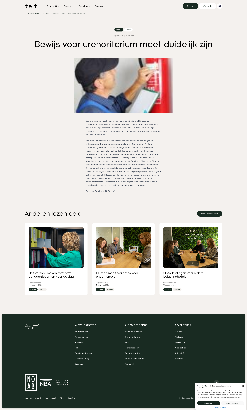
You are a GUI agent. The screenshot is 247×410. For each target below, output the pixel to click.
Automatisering (82, 358)
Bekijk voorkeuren (232, 403)
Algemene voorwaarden (33, 398)
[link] (190, 6)
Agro (127, 342)
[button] (243, 386)
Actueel (179, 331)
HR (76, 348)
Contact (179, 358)
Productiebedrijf (132, 353)
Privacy (224, 407)
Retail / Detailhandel (134, 358)
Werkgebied (180, 348)
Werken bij (180, 342)
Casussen (99, 6)
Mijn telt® (179, 353)
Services (79, 364)
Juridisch (79, 342)
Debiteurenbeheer (83, 353)
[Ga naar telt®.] (25, 13)
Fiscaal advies (81, 337)
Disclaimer (72, 398)
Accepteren (208, 403)
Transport (129, 364)
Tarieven (179, 337)
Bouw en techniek (133, 331)
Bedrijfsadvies (81, 331)
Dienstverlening (132, 337)
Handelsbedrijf (132, 348)
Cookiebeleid (217, 407)
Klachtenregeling (51, 398)
